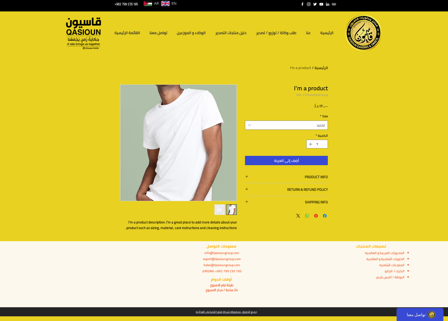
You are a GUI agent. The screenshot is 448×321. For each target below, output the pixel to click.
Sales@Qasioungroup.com (221, 265)
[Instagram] (308, 4)
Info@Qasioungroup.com (221, 253)
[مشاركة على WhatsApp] (307, 216)
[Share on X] (298, 216)
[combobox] (286, 125)
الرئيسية (321, 67)
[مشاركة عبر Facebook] (325, 216)
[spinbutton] (317, 144)
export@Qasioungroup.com (222, 259)
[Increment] (310, 144)
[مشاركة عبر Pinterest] (316, 216)
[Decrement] (324, 144)
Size (324, 116)
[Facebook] (302, 4)
